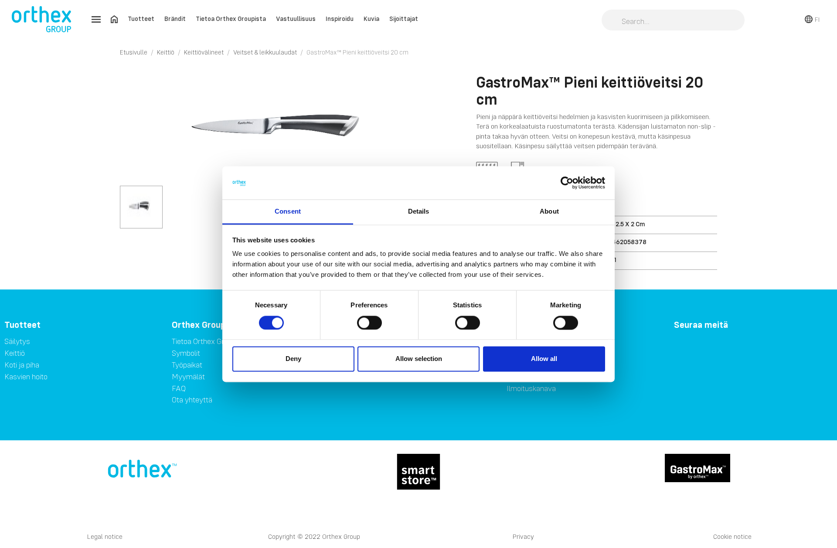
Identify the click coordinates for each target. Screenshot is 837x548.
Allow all (544, 359)
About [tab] (549, 211)
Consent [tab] (288, 211)
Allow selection (418, 359)
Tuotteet (141, 18)
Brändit (175, 18)
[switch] (369, 323)
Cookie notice (732, 536)
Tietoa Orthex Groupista (231, 18)
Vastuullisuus (296, 18)
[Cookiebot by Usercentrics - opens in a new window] (567, 182)
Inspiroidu (340, 18)
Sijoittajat (403, 18)
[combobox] (673, 21)
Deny (293, 359)
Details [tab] (418, 211)
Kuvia (371, 18)
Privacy (523, 536)
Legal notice (104, 536)
